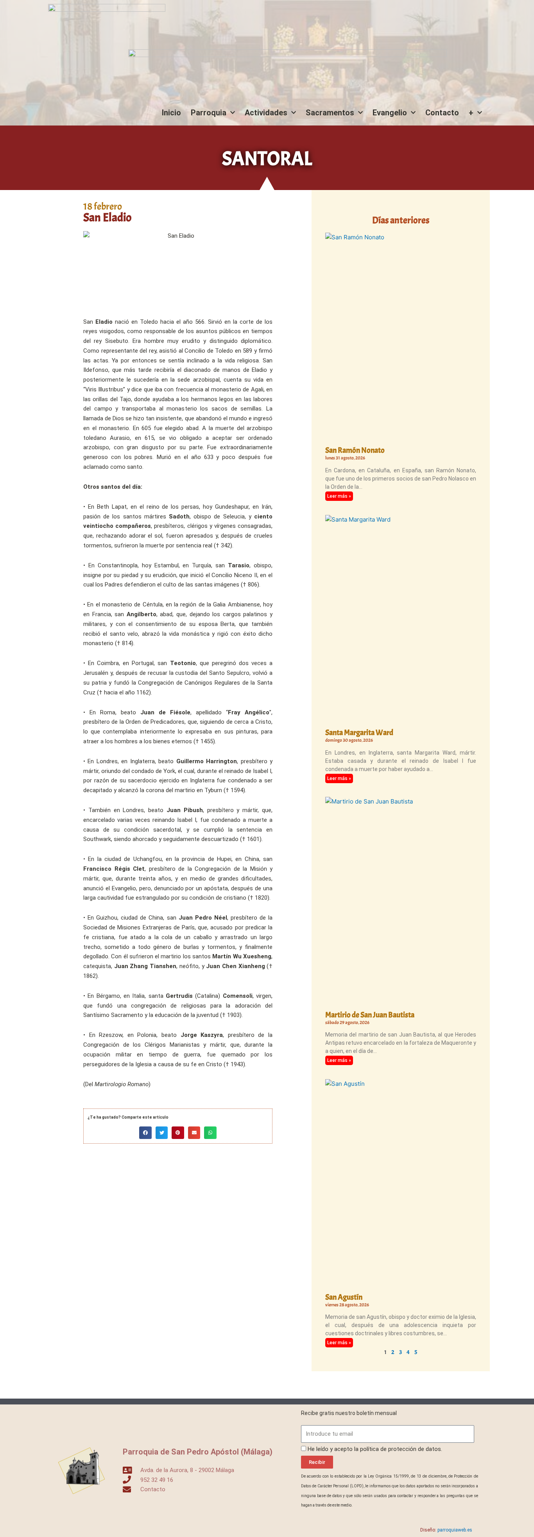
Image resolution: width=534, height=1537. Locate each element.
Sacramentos (330, 112)
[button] (145, 1132)
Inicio (171, 112)
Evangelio (390, 112)
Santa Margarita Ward (359, 732)
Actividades (266, 112)
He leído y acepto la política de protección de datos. (375, 1449)
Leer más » (339, 496)
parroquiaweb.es (454, 1530)
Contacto (442, 112)
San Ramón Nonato (355, 450)
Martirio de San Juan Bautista (369, 1015)
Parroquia (208, 112)
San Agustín (343, 1297)
